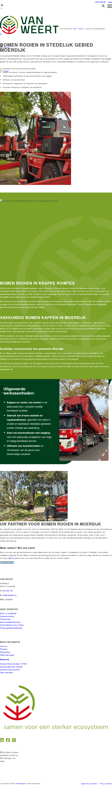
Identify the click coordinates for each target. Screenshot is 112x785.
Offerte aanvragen (7, 655)
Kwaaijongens (21, 783)
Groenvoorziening (7, 616)
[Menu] (108, 6)
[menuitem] (101, 6)
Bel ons (11, 558)
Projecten (4, 649)
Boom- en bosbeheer (8, 613)
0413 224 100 (7, 590)
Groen (6, 71)
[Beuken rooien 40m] (110, 392)
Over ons (3, 646)
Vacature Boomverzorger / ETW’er (13, 663)
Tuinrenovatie (5, 619)
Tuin (5, 94)
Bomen (6, 47)
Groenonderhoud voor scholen (12, 625)
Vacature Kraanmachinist (10, 669)
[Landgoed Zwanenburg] (2, 392)
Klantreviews (5, 652)
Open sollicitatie (6, 672)
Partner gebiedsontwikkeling (11, 628)
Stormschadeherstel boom (10, 622)
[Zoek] (101, 6)
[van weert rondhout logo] (30, 25)
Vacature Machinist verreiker (11, 666)
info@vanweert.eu (9, 595)
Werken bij (4, 659)
